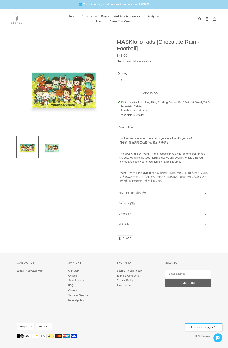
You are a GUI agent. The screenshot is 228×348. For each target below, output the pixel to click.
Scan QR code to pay (129, 270)
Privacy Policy (125, 280)
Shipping (121, 61)
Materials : (124, 224)
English (24, 326)
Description (125, 127)
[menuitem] (73, 16)
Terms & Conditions (128, 275)
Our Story (74, 270)
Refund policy (76, 300)
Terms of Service (78, 295)
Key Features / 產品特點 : (133, 192)
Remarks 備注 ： (128, 203)
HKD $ (43, 326)
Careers (73, 290)
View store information (132, 115)
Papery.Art (206, 336)
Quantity (122, 73)
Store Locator (76, 280)
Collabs (72, 275)
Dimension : (125, 213)
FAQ (71, 285)
